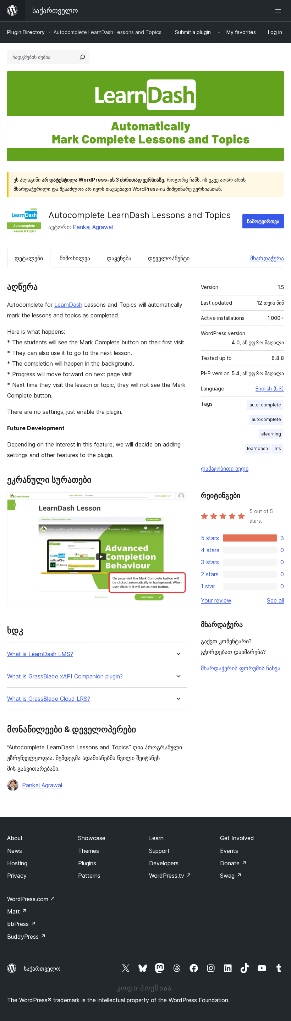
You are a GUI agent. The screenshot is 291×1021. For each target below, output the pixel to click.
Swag (231, 875)
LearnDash (68, 304)
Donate (233, 863)
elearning (271, 434)
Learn (156, 838)
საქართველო (42, 968)
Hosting (17, 863)
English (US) (270, 388)
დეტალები (29, 258)
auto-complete (265, 404)
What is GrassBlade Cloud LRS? (48, 698)
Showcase (91, 838)
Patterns (89, 875)
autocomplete (266, 419)
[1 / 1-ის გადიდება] (177, 501)
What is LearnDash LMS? (40, 654)
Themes (88, 850)
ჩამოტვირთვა (263, 221)
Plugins (87, 863)
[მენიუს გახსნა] (279, 10)
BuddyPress (26, 936)
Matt (17, 911)
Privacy (17, 875)
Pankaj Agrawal (93, 227)
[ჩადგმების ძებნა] (82, 57)
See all (275, 600)
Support (159, 850)
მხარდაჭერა (267, 258)
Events (229, 850)
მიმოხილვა (75, 258)
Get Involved (237, 838)
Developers (164, 863)
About (15, 838)
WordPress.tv (170, 875)
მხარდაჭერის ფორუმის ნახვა (240, 668)
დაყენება (119, 258)
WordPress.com (31, 899)
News (14, 850)
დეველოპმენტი (169, 258)
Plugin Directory (26, 32)
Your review (216, 600)
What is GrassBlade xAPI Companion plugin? (65, 676)
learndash (257, 448)
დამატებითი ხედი (224, 468)
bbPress (21, 923)
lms (277, 448)
